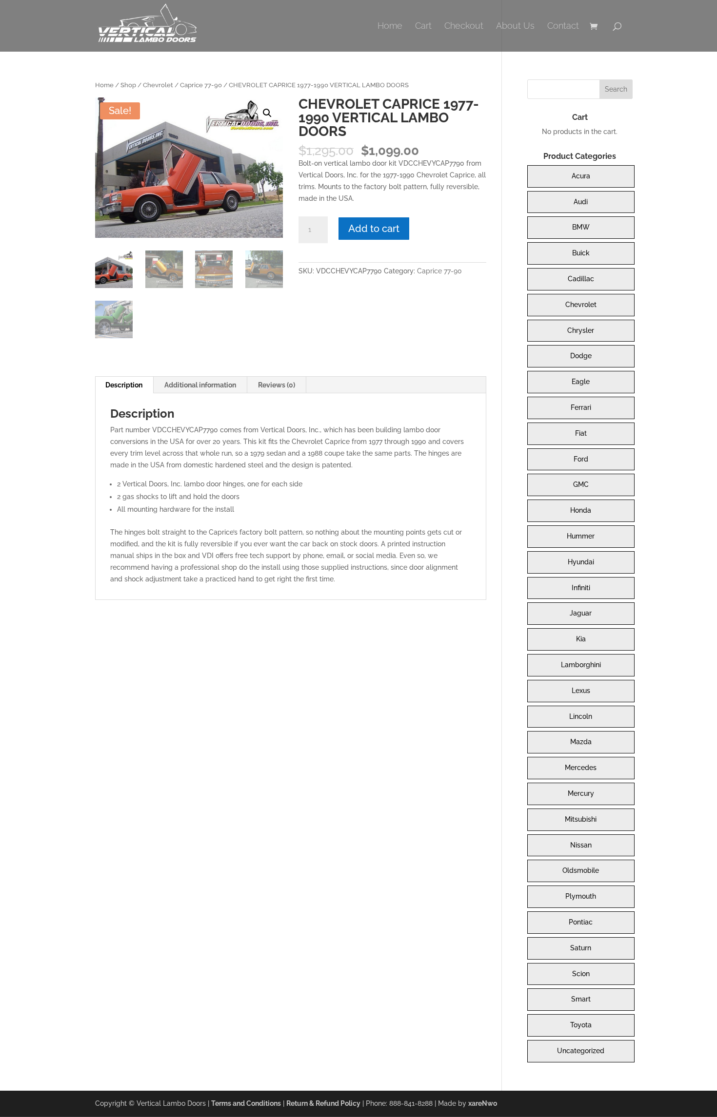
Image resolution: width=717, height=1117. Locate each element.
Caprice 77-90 (201, 85)
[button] (267, 113)
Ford (581, 459)
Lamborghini (581, 665)
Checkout (463, 26)
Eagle (581, 381)
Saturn (580, 948)
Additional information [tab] (200, 385)
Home (390, 26)
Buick (581, 253)
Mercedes (581, 767)
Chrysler (580, 330)
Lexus (581, 690)
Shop (128, 85)
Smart (581, 999)
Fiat (581, 433)
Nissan (581, 845)
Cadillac (581, 279)
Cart (423, 26)
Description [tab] (123, 385)
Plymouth (580, 896)
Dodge (581, 356)
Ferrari (581, 407)
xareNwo (482, 1103)
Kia (581, 639)
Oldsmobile (580, 870)
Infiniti (581, 588)
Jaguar (581, 613)
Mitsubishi (581, 819)
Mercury (581, 793)
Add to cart (373, 228)
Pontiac (581, 922)
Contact (563, 26)
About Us (515, 26)
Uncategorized (580, 1051)
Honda (580, 510)
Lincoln (580, 716)
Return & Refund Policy (323, 1103)
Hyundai (581, 562)
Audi (581, 202)
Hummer (581, 536)
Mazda (581, 742)
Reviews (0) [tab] (276, 385)
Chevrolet (158, 85)
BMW (581, 227)
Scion (581, 974)
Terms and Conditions (246, 1103)
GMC (581, 484)
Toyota (581, 1025)
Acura (581, 176)
